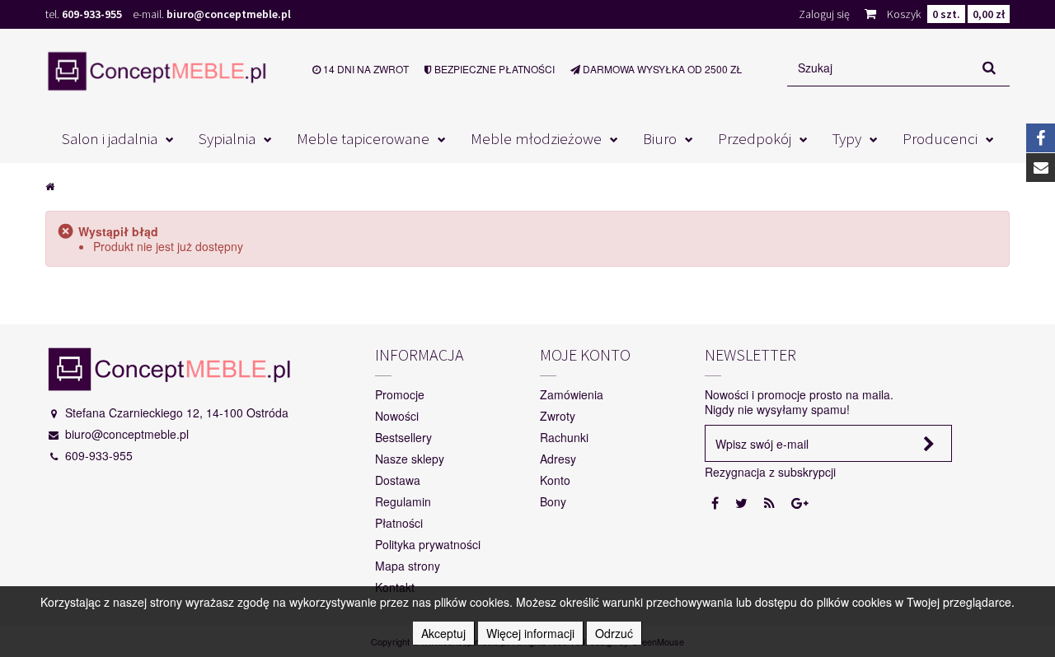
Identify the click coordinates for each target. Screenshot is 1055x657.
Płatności (399, 523)
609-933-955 (92, 14)
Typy (846, 138)
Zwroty (557, 416)
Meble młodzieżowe (536, 138)
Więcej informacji (530, 633)
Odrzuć (614, 633)
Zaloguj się (824, 14)
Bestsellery (403, 437)
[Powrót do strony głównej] (49, 185)
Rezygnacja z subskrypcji (770, 472)
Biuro (660, 138)
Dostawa (397, 480)
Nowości (397, 416)
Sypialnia (227, 138)
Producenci (940, 138)
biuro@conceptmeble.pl (228, 14)
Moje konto (585, 354)
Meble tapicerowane (363, 138)
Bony (553, 501)
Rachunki (564, 437)
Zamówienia (571, 394)
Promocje (399, 394)
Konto (555, 480)
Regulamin (403, 501)
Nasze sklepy (409, 458)
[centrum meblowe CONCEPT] (156, 70)
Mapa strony (407, 565)
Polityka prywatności (428, 544)
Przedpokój (754, 138)
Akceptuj (443, 633)
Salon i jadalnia (109, 138)
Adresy (558, 458)
